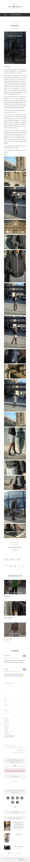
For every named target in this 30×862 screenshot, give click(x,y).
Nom (5, 699)
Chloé (18, 559)
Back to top (22, 859)
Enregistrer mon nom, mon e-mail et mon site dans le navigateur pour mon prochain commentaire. (7, 726)
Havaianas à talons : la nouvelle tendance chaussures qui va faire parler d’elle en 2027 (18, 824)
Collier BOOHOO (15, 544)
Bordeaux (7, 596)
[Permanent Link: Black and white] (7, 849)
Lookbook (15, 22)
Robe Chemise (8, 617)
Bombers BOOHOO (15, 542)
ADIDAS (7, 559)
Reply (24, 655)
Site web (6, 710)
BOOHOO (16, 112)
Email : (15, 765)
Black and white (18, 846)
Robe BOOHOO (15, 539)
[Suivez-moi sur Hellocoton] (15, 853)
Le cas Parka (8, 639)
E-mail (6, 705)
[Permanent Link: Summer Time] (7, 842)
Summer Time (18, 834)
